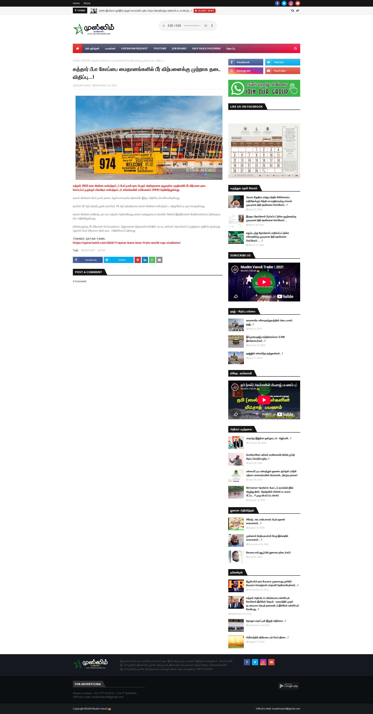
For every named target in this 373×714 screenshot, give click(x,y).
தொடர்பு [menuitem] (231, 48)
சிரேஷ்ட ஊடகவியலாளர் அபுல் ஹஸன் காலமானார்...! (265, 521)
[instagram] (290, 3)
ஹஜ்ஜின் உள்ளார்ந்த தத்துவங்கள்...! (264, 353)
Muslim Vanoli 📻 (101, 708)
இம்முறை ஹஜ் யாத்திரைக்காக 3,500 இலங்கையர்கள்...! (265, 338)
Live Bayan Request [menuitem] (134, 48)
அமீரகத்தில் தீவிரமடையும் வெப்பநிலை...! (267, 637)
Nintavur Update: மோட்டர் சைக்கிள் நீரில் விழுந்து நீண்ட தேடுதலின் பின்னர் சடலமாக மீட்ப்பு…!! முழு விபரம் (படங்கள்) (269, 491)
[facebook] (277, 3)
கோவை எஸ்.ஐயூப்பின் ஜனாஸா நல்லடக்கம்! (268, 552)
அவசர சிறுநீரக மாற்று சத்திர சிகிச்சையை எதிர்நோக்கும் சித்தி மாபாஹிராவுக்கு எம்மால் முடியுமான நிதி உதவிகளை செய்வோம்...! (269, 200)
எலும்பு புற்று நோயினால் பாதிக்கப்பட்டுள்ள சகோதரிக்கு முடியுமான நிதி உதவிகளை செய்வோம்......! (267, 236)
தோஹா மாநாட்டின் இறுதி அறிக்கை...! (266, 621)
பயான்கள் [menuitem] (110, 48)
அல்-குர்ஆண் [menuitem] (92, 48)
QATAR (85, 60)
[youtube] (297, 3)
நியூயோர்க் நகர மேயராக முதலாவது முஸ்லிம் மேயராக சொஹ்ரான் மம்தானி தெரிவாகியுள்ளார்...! (272, 583)
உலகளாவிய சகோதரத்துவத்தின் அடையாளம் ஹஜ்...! (269, 322)
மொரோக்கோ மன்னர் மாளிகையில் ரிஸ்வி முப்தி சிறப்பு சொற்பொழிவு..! (270, 456)
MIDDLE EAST (88, 250)
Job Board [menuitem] (179, 48)
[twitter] (284, 3)
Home (76, 3)
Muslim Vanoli (83, 85)
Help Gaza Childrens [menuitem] (206, 48)
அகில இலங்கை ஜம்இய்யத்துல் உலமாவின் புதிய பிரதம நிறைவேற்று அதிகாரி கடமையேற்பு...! (145, 10)
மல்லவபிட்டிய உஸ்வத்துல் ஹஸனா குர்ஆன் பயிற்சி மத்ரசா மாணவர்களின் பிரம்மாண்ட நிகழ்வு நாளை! (271, 473)
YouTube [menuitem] (160, 48)
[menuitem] (77, 48)
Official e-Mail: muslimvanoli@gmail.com (278, 708)
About (87, 3)
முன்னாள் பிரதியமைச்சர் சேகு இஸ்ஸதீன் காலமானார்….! (267, 538)
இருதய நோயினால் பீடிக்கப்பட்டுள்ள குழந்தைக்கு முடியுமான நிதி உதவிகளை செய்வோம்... (271, 218)
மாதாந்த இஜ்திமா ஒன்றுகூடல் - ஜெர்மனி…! (268, 438)
